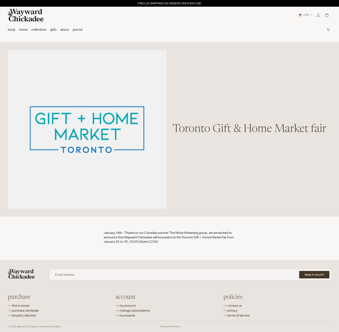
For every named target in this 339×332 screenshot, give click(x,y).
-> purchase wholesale (23, 310)
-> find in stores (18, 306)
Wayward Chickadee (27, 326)
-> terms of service (236, 315)
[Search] (328, 29)
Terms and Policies (169, 326)
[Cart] (327, 15)
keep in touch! (314, 275)
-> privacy (230, 310)
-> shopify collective (22, 315)
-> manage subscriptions (133, 310)
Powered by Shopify (50, 326)
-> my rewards (125, 315)
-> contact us (232, 306)
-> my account (126, 306)
